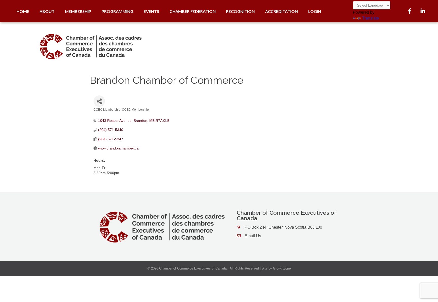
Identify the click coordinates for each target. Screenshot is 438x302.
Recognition (240, 11)
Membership (78, 11)
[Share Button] (99, 101)
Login (314, 11)
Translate (370, 18)
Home (22, 11)
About (47, 11)
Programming (117, 11)
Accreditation (281, 11)
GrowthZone (282, 268)
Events (151, 11)
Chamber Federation (193, 11)
